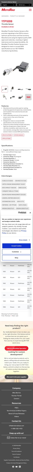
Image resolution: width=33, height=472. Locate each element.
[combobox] (6, 5)
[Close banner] (30, 212)
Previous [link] (7, 315)
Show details (23, 240)
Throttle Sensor (17, 16)
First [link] (2, 315)
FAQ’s (16, 408)
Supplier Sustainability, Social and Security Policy (16, 460)
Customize (15, 252)
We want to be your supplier (16, 377)
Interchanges (18, 135)
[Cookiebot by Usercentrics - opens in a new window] (19, 213)
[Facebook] (13, 467)
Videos (16, 416)
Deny (16, 257)
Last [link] (17, 315)
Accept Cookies (16, 246)
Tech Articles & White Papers (16, 410)
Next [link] (13, 315)
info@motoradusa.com (16, 425)
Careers (16, 398)
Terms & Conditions (17, 451)
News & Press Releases (16, 413)
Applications (6, 138)
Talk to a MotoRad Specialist (16, 348)
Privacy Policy (16, 448)
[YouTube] (16, 467)
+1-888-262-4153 (16, 428)
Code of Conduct (16, 454)
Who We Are (16, 393)
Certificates (17, 457)
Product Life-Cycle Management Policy (16, 463)
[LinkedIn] (20, 467)
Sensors (5, 16)
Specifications (7, 135)
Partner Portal (16, 395)
